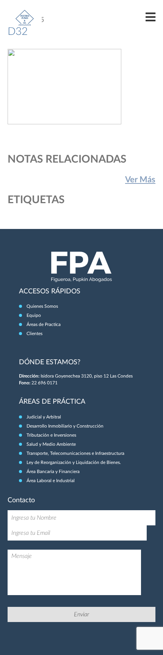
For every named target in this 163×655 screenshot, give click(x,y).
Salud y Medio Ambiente (51, 444)
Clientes (34, 333)
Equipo (34, 315)
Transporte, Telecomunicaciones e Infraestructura (75, 453)
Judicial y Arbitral (44, 417)
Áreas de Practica (44, 324)
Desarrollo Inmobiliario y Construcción (65, 426)
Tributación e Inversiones (51, 435)
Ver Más (140, 180)
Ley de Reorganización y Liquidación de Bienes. (74, 462)
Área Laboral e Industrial (51, 480)
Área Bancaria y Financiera (53, 471)
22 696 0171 (44, 383)
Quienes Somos (42, 306)
